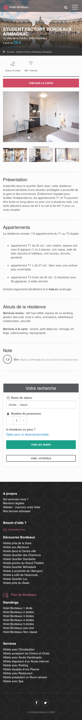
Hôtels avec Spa (13, 681)
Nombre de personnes (25, 413)
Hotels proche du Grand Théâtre (23, 563)
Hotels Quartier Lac (15, 579)
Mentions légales (13, 503)
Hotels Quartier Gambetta (19, 559)
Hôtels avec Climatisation (19, 649)
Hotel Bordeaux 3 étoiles (18, 616)
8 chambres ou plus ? (21, 429)
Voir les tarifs (41, 444)
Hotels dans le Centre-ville (19, 551)
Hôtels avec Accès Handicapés (22, 657)
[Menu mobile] (75, 8)
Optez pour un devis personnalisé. (27, 434)
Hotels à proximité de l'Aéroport (23, 571)
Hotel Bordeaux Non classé (20, 632)
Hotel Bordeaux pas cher (18, 628)
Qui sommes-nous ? (15, 499)
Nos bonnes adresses (16, 511)
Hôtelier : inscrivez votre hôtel (21, 507)
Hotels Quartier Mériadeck (19, 567)
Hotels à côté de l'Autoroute (20, 575)
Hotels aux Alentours (16, 547)
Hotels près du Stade (16, 583)
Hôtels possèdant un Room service (25, 677)
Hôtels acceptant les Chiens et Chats (26, 653)
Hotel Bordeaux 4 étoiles (18, 620)
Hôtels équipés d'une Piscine (21, 669)
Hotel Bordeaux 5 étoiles (18, 624)
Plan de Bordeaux (23, 595)
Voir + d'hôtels (41, 458)
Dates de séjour (21, 398)
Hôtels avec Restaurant (17, 673)
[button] (66, 7)
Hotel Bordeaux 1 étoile (17, 608)
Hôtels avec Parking (15, 665)
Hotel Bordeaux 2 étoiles (18, 612)
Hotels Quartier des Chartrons (22, 555)
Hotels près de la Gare (17, 543)
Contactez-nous (16, 529)
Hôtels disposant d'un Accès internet (26, 661)
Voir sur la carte (41, 83)
